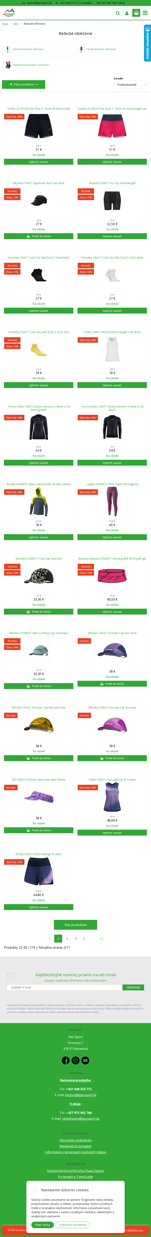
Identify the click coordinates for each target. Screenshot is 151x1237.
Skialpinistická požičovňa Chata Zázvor (75, 1171)
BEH (16, 23)
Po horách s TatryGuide (75, 1177)
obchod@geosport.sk (39, 3)
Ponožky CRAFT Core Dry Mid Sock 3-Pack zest (38, 332)
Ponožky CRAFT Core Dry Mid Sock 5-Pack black (39, 257)
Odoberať (133, 987)
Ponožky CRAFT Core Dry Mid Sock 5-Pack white (112, 257)
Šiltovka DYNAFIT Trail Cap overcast (39, 558)
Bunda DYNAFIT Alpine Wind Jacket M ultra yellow (38, 484)
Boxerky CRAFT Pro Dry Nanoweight (112, 183)
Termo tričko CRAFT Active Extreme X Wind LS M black (112, 408)
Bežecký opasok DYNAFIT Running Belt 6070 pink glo (112, 558)
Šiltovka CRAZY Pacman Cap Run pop (112, 707)
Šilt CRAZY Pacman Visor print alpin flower (38, 779)
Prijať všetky (42, 1224)
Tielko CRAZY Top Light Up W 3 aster (112, 779)
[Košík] (136, 13)
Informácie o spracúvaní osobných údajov (75, 1152)
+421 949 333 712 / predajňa (76, 3)
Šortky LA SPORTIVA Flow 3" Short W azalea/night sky (112, 108)
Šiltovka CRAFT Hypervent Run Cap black (38, 183)
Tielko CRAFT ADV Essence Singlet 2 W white (112, 332)
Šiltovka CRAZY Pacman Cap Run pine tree (39, 707)
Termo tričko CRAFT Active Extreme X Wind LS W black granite (38, 408)
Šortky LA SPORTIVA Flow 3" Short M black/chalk (38, 108)
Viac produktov (75, 925)
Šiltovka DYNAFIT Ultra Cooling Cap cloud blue (38, 633)
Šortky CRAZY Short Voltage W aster (39, 854)
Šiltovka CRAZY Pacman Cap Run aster (112, 633)
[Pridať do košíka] (38, 236)
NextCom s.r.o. (135, 1230)
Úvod (5, 23)
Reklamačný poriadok (75, 1146)
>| (101, 938)
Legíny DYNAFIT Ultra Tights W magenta (112, 484)
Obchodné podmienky (75, 1140)
